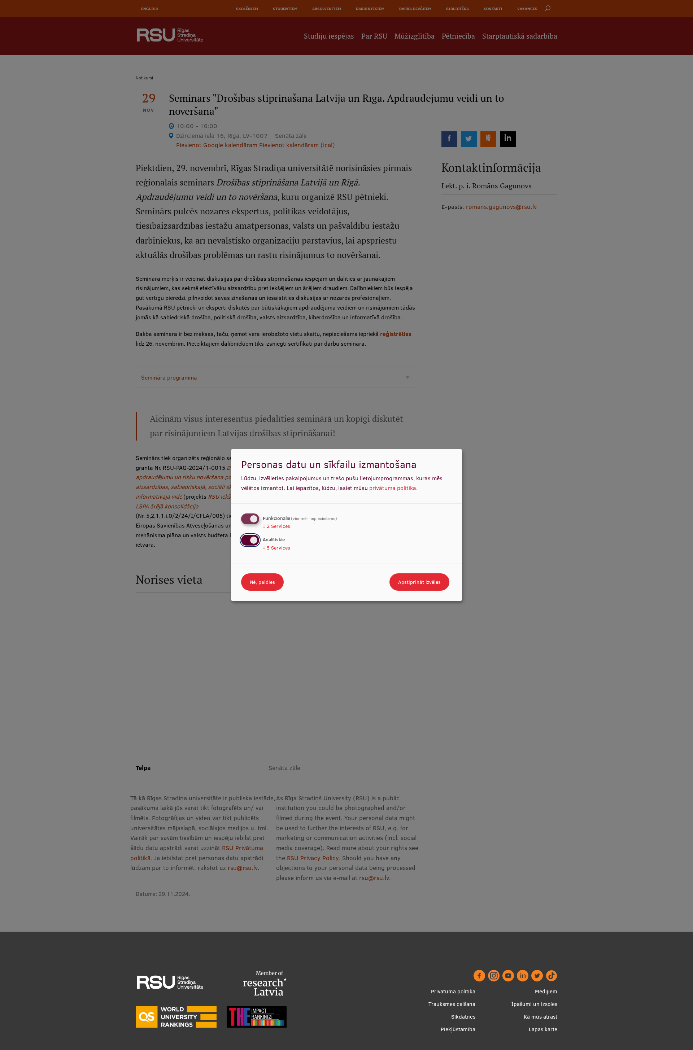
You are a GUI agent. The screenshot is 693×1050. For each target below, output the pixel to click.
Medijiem (546, 991)
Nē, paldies (262, 582)
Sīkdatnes (463, 1016)
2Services (276, 526)
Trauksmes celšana (451, 1004)
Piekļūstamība (458, 1029)
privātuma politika (392, 488)
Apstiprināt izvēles (419, 582)
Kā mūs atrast (540, 1016)
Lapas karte (543, 1029)
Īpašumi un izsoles (534, 1004)
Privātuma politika (453, 991)
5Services (276, 547)
